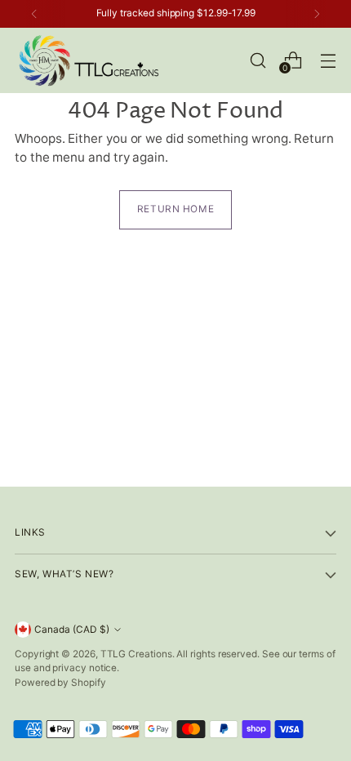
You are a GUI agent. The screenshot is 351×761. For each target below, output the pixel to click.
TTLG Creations (136, 654)
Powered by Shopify (60, 682)
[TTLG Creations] (88, 60)
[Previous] (34, 14)
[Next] (317, 14)
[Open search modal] (257, 60)
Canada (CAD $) (71, 629)
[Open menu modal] (327, 60)
